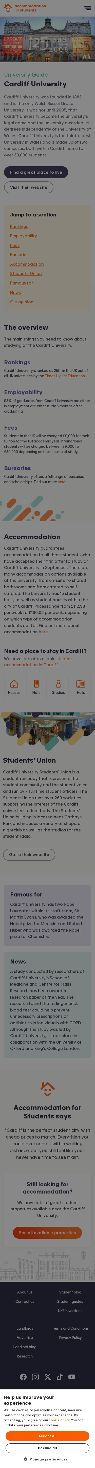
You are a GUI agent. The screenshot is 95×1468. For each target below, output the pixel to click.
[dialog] (47, 1428)
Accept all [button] (48, 1436)
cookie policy (59, 1420)
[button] (47, 1459)
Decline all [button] (47, 1448)
